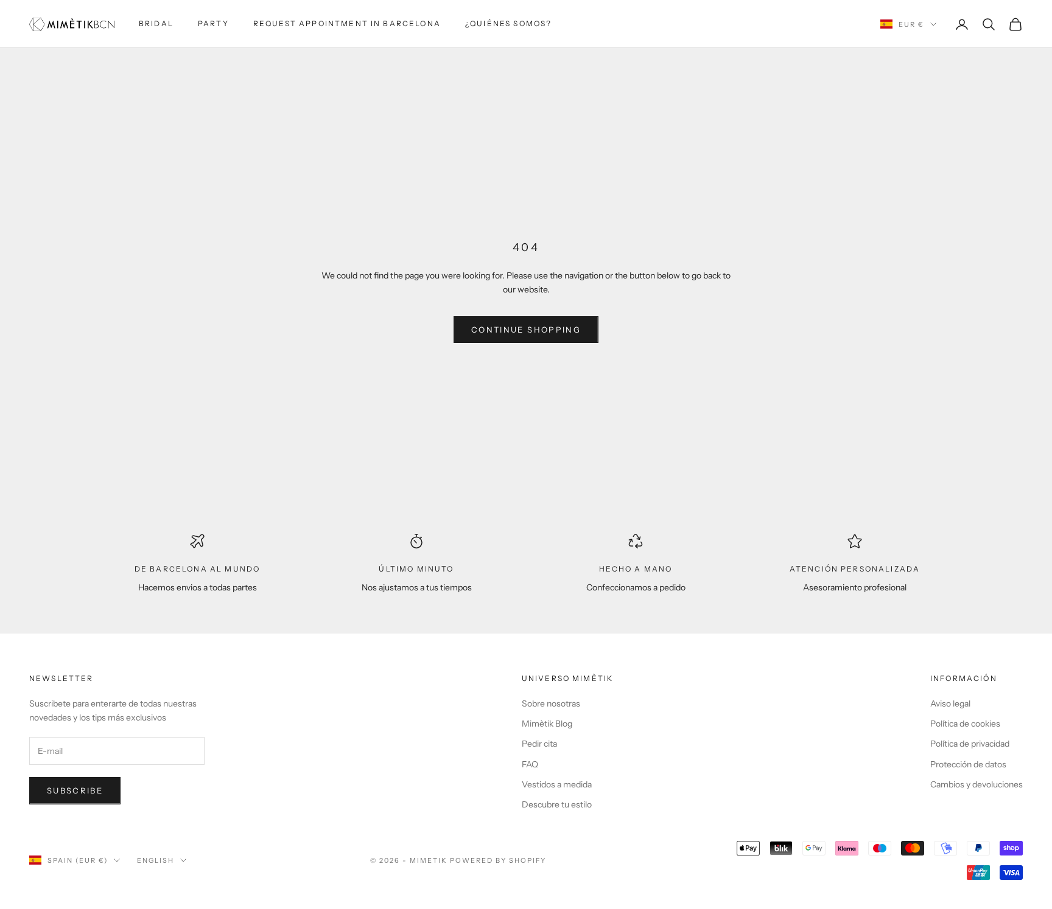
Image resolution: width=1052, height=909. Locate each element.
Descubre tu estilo (557, 804)
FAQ (530, 764)
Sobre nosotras (551, 703)
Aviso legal (950, 703)
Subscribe (75, 790)
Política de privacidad (969, 743)
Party (213, 23)
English (155, 860)
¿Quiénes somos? (508, 23)
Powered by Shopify (498, 860)
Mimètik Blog (547, 723)
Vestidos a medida (557, 784)
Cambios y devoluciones (976, 784)
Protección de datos (968, 764)
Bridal (156, 23)
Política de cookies (965, 723)
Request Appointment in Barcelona (347, 23)
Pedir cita (539, 743)
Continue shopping (526, 329)
